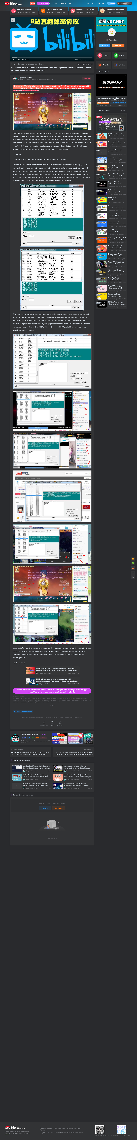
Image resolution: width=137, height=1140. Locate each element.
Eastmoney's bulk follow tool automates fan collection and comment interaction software (117, 241)
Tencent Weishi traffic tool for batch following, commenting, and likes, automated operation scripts (117, 265)
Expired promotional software (27, 64)
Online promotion (60, 1128)
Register (59, 808)
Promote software (55, 1133)
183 (25, 738)
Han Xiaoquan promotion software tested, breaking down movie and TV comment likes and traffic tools (111, 100)
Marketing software (65, 1133)
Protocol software (68, 324)
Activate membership (125, 3)
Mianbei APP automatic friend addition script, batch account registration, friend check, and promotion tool (116, 161)
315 (30, 738)
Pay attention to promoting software (120, 102)
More (124, 111)
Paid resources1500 (103, 102)
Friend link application (46, 1128)
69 (38, 738)
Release (112, 3)
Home (14, 64)
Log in (46, 808)
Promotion (20, 139)
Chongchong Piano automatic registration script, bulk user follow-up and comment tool (116, 297)
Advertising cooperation (73, 1128)
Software (21, 165)
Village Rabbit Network (25, 78)
